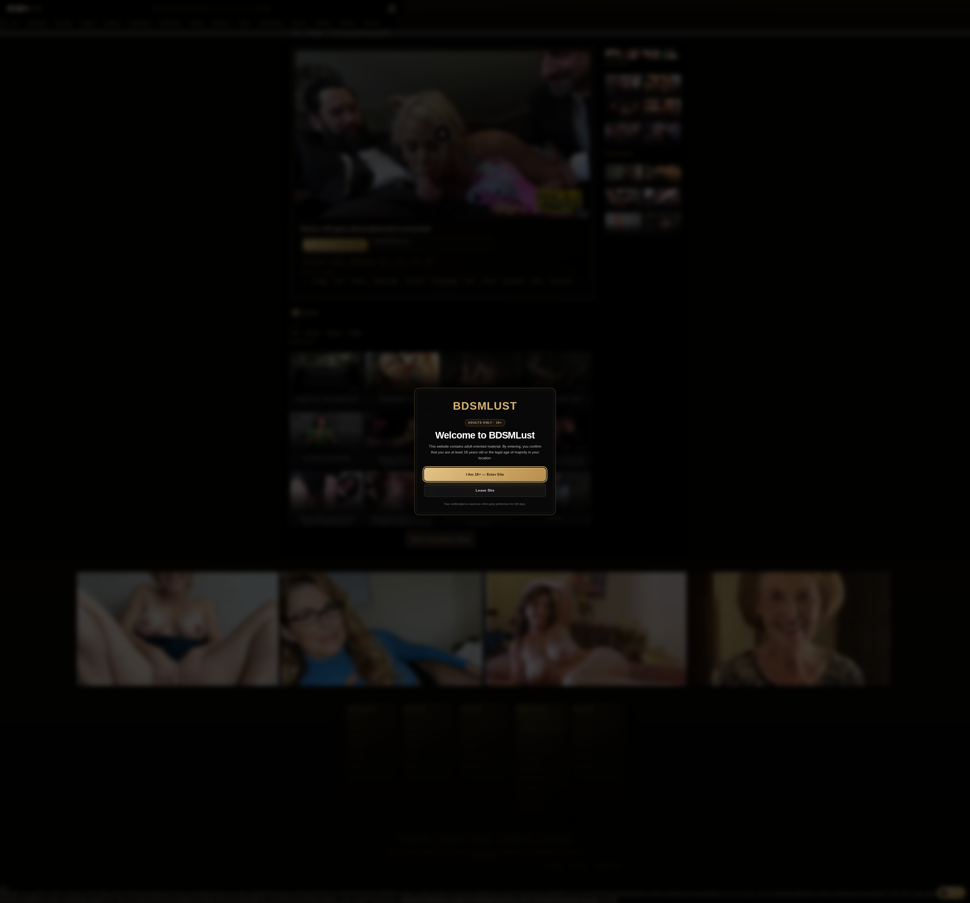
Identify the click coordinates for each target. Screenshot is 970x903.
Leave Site (485, 490)
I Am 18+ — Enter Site (485, 474)
